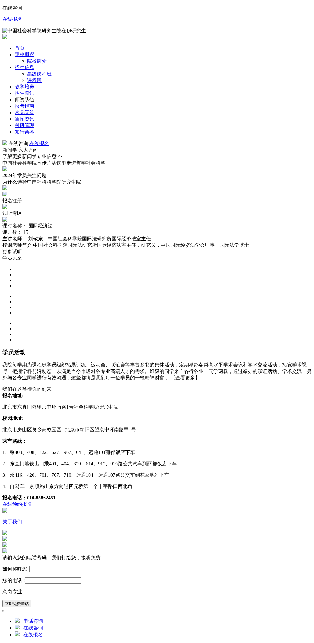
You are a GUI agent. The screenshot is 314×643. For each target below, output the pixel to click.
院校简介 (37, 61)
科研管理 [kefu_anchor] (24, 125)
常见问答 (24, 112)
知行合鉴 (24, 131)
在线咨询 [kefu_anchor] (31, 627)
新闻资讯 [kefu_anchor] (24, 119)
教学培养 (24, 86)
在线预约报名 (17, 504)
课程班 (34, 80)
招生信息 (24, 67)
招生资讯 (24, 93)
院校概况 (24, 54)
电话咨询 (31, 621)
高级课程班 (39, 73)
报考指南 (24, 106)
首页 (20, 48)
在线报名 (12, 19)
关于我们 (12, 521)
